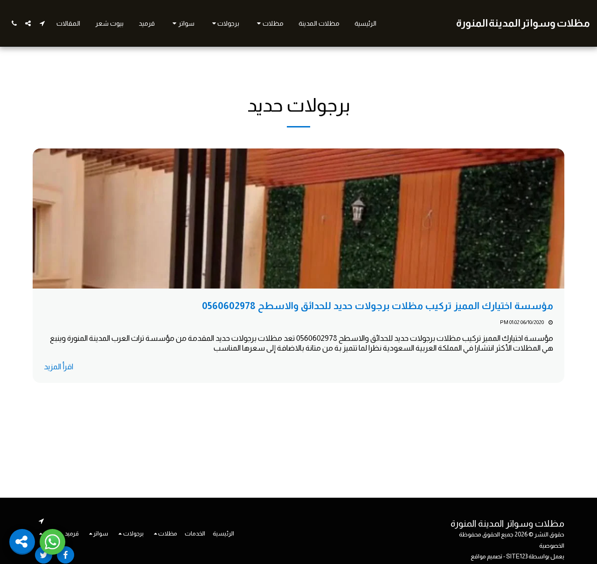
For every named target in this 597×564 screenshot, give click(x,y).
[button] (268, 23)
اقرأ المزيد (58, 366)
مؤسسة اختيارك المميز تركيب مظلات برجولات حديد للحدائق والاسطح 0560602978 (377, 305)
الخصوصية (551, 545)
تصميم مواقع (486, 556)
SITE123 (517, 556)
